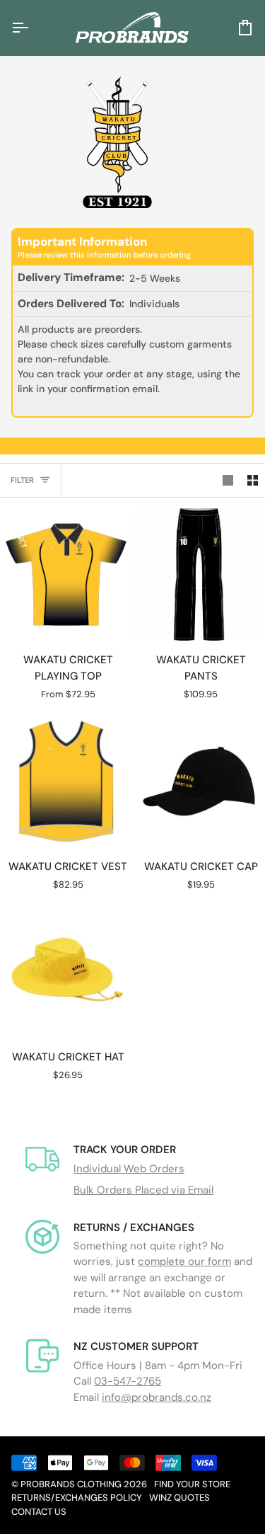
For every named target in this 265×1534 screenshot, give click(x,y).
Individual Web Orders (128, 1169)
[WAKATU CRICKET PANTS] (199, 574)
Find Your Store (192, 1484)
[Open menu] (32, 27)
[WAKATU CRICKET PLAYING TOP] (66, 574)
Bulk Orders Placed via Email (143, 1190)
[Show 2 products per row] (252, 481)
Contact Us (38, 1512)
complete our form (184, 1261)
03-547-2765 (127, 1381)
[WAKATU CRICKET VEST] (66, 781)
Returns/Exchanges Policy (76, 1498)
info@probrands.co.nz (156, 1397)
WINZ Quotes (179, 1498)
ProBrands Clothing (71, 1484)
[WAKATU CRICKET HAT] (66, 971)
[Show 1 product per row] (228, 481)
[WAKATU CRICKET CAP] (199, 781)
